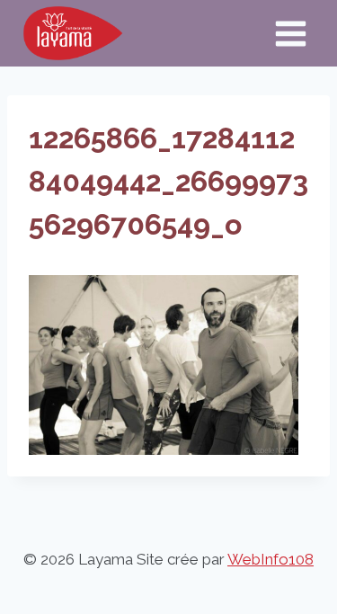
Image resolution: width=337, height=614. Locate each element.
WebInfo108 (270, 559)
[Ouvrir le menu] (290, 33)
